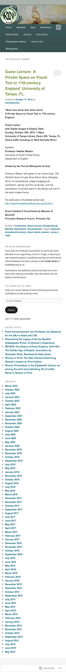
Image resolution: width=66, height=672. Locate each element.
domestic (55, 228)
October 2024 (12, 389)
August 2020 (11, 430)
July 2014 (10, 644)
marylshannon (12, 102)
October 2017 (12, 505)
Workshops (45, 27)
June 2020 (10, 438)
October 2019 (12, 457)
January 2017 (12, 539)
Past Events (42, 34)
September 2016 (14, 554)
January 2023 (12, 397)
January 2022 (12, 412)
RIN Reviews (12, 34)
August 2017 (11, 513)
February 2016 (12, 576)
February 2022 (12, 408)
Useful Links (37, 41)
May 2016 (10, 565)
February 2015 (12, 618)
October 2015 (12, 591)
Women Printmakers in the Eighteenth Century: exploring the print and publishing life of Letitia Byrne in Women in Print (32, 369)
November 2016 (13, 546)
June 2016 (10, 562)
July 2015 (10, 599)
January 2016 (12, 580)
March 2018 (11, 494)
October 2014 (12, 633)
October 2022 (12, 400)
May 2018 (10, 490)
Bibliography (12, 48)
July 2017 (10, 516)
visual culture (34, 232)
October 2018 (12, 479)
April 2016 (10, 569)
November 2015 (13, 588)
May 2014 (10, 651)
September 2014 (14, 636)
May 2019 (10, 468)
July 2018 (10, 487)
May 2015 (10, 606)
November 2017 (13, 502)
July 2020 (10, 434)
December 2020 (13, 419)
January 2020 (12, 445)
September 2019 (14, 460)
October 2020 (12, 427)
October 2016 (12, 550)
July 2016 (10, 558)
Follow (11, 309)
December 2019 (13, 449)
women (45, 232)
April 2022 (10, 404)
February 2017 (12, 535)
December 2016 (13, 543)
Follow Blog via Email (18, 286)
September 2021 (14, 415)
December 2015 (13, 584)
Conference (20, 225)
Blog (33, 27)
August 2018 (11, 483)
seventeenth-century (15, 232)
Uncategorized (34, 228)
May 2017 (10, 524)
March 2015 (11, 614)
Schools (27, 34)
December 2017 (13, 498)
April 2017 (10, 528)
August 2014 (11, 640)
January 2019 (12, 472)
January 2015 (12, 621)
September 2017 (14, 509)
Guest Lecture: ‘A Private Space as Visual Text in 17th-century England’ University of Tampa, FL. (26, 82)
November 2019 (13, 453)
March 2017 (11, 532)
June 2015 (10, 603)
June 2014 (10, 647)
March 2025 (11, 385)
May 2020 (10, 442)
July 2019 (10, 464)
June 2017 (10, 520)
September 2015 (14, 595)
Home (9, 27)
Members (21, 27)
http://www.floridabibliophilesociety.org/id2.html (28, 203)
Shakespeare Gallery (16, 41)
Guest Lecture (34, 225)
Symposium (20, 228)
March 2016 (11, 573)
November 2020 (13, 423)
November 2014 (13, 629)
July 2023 (10, 393)
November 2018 (13, 475)
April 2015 (10, 610)
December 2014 (13, 625)
